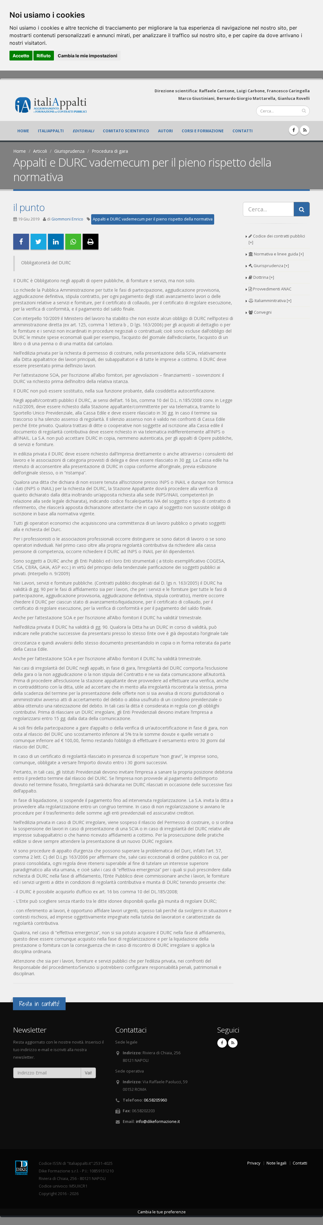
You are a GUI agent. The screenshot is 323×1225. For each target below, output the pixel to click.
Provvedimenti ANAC (271, 289)
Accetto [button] (21, 55)
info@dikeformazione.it (158, 1121)
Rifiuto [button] (44, 55)
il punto (28, 207)
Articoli (40, 151)
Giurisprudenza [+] (271, 265)
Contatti (242, 131)
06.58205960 (155, 1100)
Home (23, 131)
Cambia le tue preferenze (162, 1212)
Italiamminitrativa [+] (272, 300)
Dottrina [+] (263, 277)
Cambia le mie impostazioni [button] (87, 55)
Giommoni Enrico (67, 219)
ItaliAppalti (51, 131)
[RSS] (304, 130)
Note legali (276, 1163)
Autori (165, 131)
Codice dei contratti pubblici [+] (277, 239)
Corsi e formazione (203, 131)
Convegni (262, 312)
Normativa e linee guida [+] (278, 254)
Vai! (88, 1073)
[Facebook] (293, 130)
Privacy (253, 1163)
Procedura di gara (110, 151)
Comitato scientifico (126, 131)
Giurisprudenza (69, 151)
